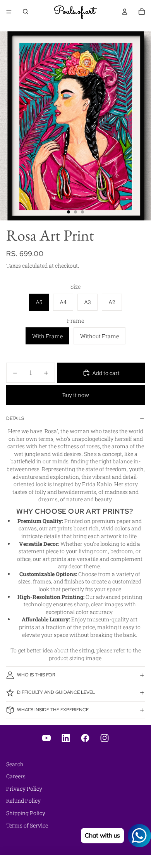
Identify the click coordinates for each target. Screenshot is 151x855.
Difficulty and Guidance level (56, 692)
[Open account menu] (124, 11)
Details (15, 418)
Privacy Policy (24, 788)
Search (15, 764)
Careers (16, 776)
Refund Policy (23, 800)
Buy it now (75, 395)
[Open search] (25, 11)
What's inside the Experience (53, 710)
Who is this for (36, 675)
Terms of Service (27, 825)
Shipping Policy (25, 813)
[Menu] (9, 12)
